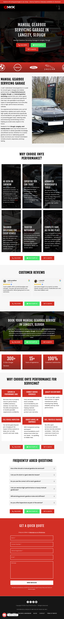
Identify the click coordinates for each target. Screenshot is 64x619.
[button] (59, 6)
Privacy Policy (41, 587)
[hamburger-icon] (55, 7)
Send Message (32, 583)
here (16, 200)
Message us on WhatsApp (37, 532)
